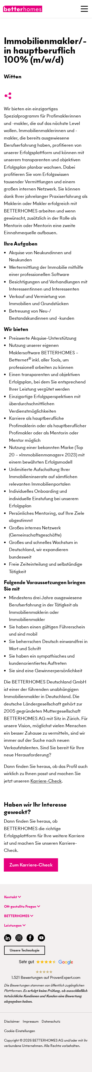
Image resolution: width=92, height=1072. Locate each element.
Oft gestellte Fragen (20, 906)
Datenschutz (51, 1021)
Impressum (31, 1021)
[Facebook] (30, 938)
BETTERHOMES (17, 916)
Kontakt (11, 897)
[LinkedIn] (6, 938)
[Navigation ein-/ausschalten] (84, 9)
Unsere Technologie (24, 950)
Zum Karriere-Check (30, 865)
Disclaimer (12, 1021)
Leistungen (13, 925)
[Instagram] (19, 938)
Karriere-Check (46, 781)
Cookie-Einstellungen (19, 1030)
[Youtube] (41, 938)
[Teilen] (8, 97)
